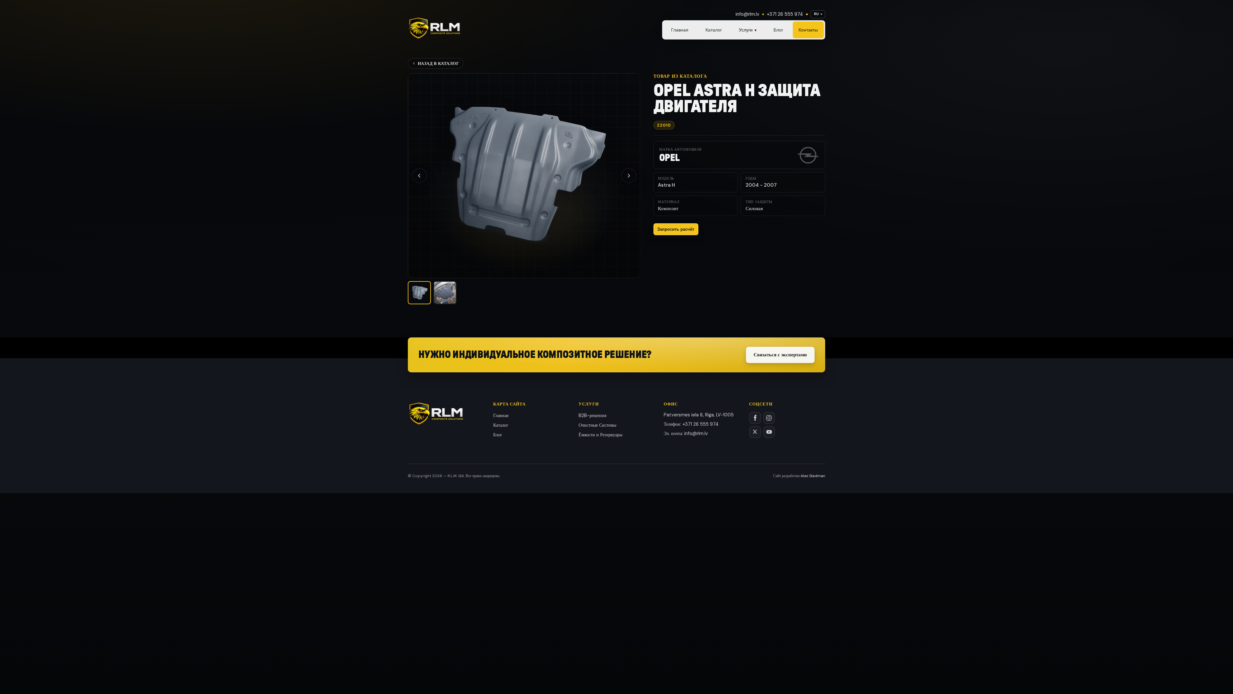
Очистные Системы (597, 425)
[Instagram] (769, 418)
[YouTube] (769, 432)
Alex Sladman (812, 475)
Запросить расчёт (675, 229)
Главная (679, 30)
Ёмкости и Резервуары (600, 435)
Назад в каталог (438, 63)
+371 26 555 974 (785, 14)
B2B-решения (592, 415)
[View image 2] (445, 292)
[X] (755, 432)
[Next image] (628, 175)
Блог (778, 30)
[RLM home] (434, 28)
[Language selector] (818, 14)
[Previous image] (419, 175)
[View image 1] (419, 292)
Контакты (808, 30)
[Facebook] (755, 418)
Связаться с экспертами (780, 354)
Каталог (713, 30)
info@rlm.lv (747, 14)
